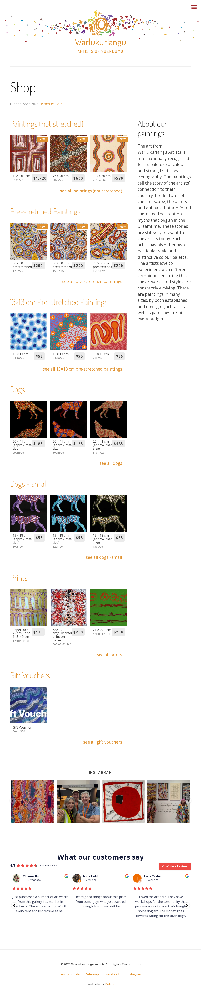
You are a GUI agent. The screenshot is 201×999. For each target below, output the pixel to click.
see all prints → (112, 655)
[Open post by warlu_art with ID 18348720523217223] (123, 801)
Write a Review (176, 866)
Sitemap (92, 974)
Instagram (100, 772)
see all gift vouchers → (105, 742)
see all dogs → (113, 463)
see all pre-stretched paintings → (94, 281)
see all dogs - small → (106, 557)
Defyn (109, 984)
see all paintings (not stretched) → (93, 191)
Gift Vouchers (30, 675)
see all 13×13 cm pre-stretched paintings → (85, 369)
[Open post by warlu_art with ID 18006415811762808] (32, 801)
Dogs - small (29, 483)
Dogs (17, 389)
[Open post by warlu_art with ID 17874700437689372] (168, 801)
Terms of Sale (51, 103)
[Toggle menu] (194, 7)
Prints (19, 577)
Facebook (112, 974)
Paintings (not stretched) (46, 123)
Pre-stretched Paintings (45, 211)
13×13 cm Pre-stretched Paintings (59, 302)
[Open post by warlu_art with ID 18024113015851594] (78, 801)
